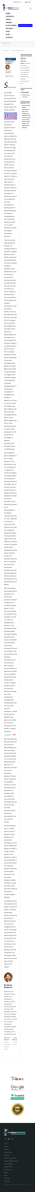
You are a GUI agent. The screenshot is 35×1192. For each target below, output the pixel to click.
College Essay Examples (10, 59)
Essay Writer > (6, 50)
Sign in (3, 1188)
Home (8, 13)
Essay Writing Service (18, 50)
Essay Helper (8, 1164)
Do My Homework (10, 1158)
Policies (6, 1155)
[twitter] (9, 1139)
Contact (9, 37)
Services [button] (10, 16)
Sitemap (7, 1181)
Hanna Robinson (8, 71)
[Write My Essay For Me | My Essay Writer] (11, 9)
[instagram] (12, 1139)
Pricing (6, 1149)
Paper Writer (8, 1166)
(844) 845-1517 (17, 2)
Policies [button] (9, 28)
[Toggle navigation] (30, 8)
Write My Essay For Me (25, 25)
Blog (8, 34)
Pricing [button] (9, 22)
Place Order (11, 25)
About (8, 19)
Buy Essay (7, 1169)
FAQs (8, 31)
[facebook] (5, 1139)
